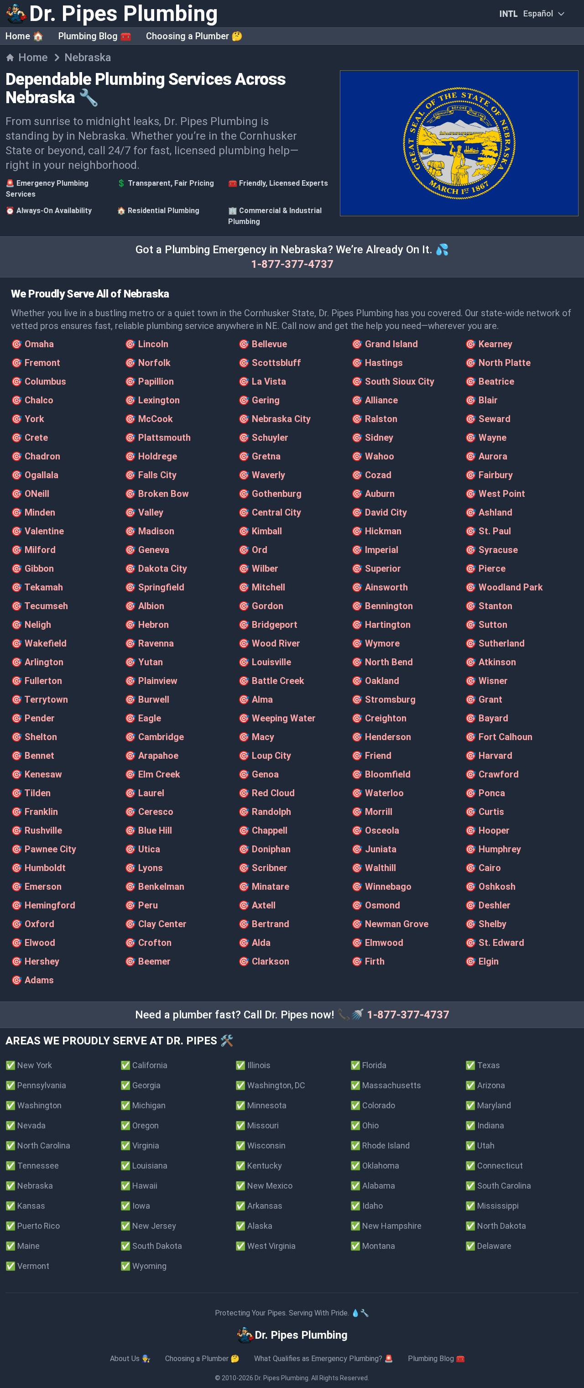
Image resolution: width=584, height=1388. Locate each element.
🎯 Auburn (373, 493)
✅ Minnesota (261, 1105)
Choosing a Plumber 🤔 (194, 36)
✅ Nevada (25, 1125)
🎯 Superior (376, 568)
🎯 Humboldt (38, 867)
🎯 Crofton (148, 942)
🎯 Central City (269, 512)
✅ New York (28, 1065)
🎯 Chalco (32, 400)
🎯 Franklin (34, 811)
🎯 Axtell (257, 905)
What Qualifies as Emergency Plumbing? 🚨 (323, 1358)
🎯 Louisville (264, 662)
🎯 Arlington (37, 662)
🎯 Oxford (32, 923)
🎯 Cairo (483, 867)
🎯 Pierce (485, 568)
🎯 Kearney (488, 344)
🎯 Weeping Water (277, 718)
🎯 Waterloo (377, 793)
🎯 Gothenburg (270, 493)
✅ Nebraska (29, 1185)
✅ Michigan (143, 1105)
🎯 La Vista (262, 381)
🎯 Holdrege (151, 456)
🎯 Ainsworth (379, 587)
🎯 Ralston (374, 418)
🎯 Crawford (492, 774)
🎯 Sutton (486, 624)
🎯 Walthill (373, 867)
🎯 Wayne (485, 437)
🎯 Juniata (373, 849)
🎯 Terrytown (39, 699)
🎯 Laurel (144, 793)
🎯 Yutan (144, 662)
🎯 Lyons (144, 867)
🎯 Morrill (371, 811)
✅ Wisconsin (260, 1145)
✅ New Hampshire (386, 1226)
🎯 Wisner (486, 680)
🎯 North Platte (498, 362)
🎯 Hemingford (43, 905)
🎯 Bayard (486, 718)
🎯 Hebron (147, 624)
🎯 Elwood (33, 942)
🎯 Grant (483, 699)
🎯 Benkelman (154, 886)
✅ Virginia (139, 1145)
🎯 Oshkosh (490, 886)
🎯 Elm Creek (152, 774)
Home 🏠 (24, 36)
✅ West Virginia (265, 1246)
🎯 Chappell (262, 830)
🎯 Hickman (376, 531)
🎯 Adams (32, 980)
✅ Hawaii (138, 1185)
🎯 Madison (149, 531)
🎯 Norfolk (148, 362)
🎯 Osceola (375, 830)
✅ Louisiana (143, 1165)
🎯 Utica (142, 849)
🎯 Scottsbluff (269, 362)
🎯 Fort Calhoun (498, 736)
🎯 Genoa (258, 774)
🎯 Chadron (35, 456)
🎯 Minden (33, 512)
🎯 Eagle (143, 718)
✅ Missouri (257, 1125)
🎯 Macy (256, 736)
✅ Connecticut (494, 1165)
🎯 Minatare (263, 886)
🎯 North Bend (382, 662)
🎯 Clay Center (156, 923)
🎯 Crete (29, 437)
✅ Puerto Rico (32, 1226)
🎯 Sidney (372, 437)
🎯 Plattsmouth (158, 437)
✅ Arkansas (258, 1206)
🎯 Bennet (32, 755)
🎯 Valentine (37, 531)
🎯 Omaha (32, 344)
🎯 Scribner (262, 867)
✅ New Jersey (148, 1226)
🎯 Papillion (149, 381)
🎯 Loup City (264, 755)
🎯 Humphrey (493, 849)
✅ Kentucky (258, 1165)
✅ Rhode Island (380, 1145)
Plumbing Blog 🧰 (94, 36)
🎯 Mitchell (261, 587)
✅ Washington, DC (270, 1085)
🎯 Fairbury (489, 475)
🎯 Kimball (260, 531)
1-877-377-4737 (292, 264)
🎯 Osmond (375, 905)
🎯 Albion (144, 605)
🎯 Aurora (486, 456)
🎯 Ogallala (34, 475)
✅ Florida (368, 1065)
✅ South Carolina (498, 1185)
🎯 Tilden (31, 793)
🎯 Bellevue (262, 344)
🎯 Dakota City (156, 568)
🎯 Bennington (382, 605)
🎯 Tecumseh (39, 605)
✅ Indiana (484, 1125)
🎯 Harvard (488, 755)
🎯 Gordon (260, 605)
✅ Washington (33, 1105)
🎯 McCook (149, 418)
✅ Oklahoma (374, 1165)
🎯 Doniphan (264, 849)
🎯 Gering (259, 400)
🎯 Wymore (375, 643)
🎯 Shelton (34, 736)
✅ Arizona (485, 1085)
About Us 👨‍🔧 (130, 1358)
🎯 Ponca (485, 793)
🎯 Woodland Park (504, 587)
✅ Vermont (27, 1266)
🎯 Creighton (379, 718)
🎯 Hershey (35, 961)
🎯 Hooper (487, 830)
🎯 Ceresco (149, 811)
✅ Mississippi (492, 1206)
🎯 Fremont (35, 362)
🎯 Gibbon (32, 568)
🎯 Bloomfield (381, 774)
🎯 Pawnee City (43, 849)
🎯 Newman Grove (389, 923)
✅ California (143, 1065)
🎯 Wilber (258, 568)
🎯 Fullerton (36, 680)
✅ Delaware (488, 1246)
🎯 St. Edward (494, 942)
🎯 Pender (33, 718)
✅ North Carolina (37, 1145)
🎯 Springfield (154, 587)
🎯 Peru (141, 905)
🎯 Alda (254, 942)
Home (33, 57)
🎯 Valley (144, 512)
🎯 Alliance (374, 400)
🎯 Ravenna (149, 643)
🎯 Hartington (381, 624)
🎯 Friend (371, 755)
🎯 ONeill (30, 493)
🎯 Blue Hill (148, 830)
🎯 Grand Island (384, 344)
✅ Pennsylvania (35, 1085)
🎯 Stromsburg (383, 699)
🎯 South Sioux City (392, 381)
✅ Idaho (366, 1206)
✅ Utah (480, 1145)
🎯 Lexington (152, 400)
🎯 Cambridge (154, 736)
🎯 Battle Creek (271, 680)
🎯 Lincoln (146, 344)
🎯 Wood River (269, 643)
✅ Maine (22, 1246)
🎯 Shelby (485, 923)
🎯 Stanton (488, 605)
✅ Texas (482, 1065)
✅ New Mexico (263, 1185)
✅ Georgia (140, 1085)
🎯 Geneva (147, 549)
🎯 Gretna (259, 456)
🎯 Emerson (36, 886)
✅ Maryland (488, 1105)
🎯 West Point (495, 493)
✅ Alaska (253, 1226)
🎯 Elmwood (377, 942)
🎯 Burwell (147, 699)
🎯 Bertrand (263, 923)
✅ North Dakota (495, 1226)
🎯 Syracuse (491, 549)
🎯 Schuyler (263, 437)
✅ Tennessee (32, 1165)
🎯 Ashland (488, 512)
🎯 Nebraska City (274, 418)
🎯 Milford (33, 549)
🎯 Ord (252, 549)
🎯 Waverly (261, 475)
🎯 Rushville (36, 830)
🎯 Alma (255, 699)
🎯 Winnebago (381, 886)
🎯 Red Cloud (266, 793)
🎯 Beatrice (489, 381)
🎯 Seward (488, 418)
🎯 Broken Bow (157, 493)
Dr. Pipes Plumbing (281, 1378)
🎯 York (27, 418)
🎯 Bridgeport (267, 624)
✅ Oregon (139, 1125)
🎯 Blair (481, 400)
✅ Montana (372, 1246)
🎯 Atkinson (490, 662)
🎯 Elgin (482, 961)
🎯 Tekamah (37, 587)
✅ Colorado (372, 1105)
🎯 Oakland (375, 680)
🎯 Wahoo (372, 456)
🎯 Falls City (151, 475)
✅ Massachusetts (385, 1085)
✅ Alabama (372, 1185)
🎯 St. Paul (488, 531)
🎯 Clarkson (263, 961)
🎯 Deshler (488, 905)
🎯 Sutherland (495, 643)
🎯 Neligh (31, 624)
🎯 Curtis (484, 811)
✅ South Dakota (151, 1246)
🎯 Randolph (264, 811)
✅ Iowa (135, 1206)
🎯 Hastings (377, 362)
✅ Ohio (364, 1125)
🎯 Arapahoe (151, 755)
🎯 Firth (368, 961)
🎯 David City (379, 512)
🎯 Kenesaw (36, 774)
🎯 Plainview (151, 680)
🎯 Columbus (38, 381)
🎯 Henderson (381, 736)
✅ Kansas (25, 1206)
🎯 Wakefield (39, 643)
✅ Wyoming (143, 1266)
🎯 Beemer (148, 961)
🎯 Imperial (374, 549)
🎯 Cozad (371, 475)
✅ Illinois (253, 1065)
